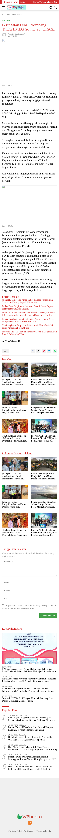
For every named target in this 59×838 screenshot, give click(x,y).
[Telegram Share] (49, 351)
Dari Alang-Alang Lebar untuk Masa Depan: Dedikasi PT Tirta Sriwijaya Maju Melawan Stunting (32, 748)
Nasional (6, 20)
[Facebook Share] (33, 351)
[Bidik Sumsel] (16, 7)
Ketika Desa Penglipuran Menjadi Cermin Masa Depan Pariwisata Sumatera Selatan (27, 307)
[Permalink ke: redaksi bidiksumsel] (4, 34)
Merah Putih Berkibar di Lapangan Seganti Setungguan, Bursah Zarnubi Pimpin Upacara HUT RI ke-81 (32, 758)
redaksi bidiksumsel (16, 34)
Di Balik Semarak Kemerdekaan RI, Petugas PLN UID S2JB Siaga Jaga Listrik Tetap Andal (30, 738)
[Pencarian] (55, 7)
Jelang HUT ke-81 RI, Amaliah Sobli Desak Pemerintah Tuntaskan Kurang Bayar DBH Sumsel (27, 301)
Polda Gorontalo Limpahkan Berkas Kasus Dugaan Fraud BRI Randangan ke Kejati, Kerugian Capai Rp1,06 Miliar (28, 313)
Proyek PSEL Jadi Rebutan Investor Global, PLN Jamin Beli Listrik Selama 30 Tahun (29, 333)
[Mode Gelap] (50, 7)
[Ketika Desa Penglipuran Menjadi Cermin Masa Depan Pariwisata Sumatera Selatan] (44, 370)
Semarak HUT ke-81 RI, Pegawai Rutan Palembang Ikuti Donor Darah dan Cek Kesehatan (27, 699)
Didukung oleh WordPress (20, 831)
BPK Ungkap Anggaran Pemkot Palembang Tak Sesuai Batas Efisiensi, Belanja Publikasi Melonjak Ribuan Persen (29, 670)
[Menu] (4, 7)
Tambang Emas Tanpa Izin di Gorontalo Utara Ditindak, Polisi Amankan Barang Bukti (28, 326)
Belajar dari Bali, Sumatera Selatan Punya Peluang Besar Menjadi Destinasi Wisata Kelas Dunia (28, 320)
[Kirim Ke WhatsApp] (55, 351)
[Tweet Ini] (38, 351)
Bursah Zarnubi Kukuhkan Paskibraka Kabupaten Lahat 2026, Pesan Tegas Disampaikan (31, 728)
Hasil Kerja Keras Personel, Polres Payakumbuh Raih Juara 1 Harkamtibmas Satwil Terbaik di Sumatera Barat (29, 680)
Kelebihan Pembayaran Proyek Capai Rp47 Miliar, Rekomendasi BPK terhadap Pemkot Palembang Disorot (28, 689)
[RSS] (30, 823)
